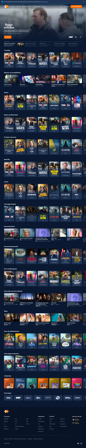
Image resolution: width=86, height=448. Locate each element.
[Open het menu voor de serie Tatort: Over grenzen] (81, 185)
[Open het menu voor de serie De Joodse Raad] (35, 207)
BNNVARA (6, 421)
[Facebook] (78, 444)
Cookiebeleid (29, 438)
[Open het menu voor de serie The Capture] (69, 140)
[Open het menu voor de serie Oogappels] (81, 207)
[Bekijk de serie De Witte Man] (9, 256)
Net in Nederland (63, 426)
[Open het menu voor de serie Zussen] (35, 96)
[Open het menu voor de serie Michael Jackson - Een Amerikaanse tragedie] (35, 250)
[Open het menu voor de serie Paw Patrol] (58, 334)
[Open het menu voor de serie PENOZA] (69, 96)
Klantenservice (41, 431)
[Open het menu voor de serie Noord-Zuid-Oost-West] (58, 140)
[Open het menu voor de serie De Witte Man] (13, 250)
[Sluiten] (83, 2)
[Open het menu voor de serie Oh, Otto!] (81, 96)
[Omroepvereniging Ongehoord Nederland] (38, 397)
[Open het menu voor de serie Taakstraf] (81, 357)
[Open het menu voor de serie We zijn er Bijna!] (69, 53)
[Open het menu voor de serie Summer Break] (13, 357)
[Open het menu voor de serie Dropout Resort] (58, 272)
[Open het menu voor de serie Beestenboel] (69, 118)
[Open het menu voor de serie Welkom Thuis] (47, 357)
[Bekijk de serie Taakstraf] (77, 363)
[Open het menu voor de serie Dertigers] (58, 96)
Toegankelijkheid (41, 421)
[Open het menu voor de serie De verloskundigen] (81, 163)
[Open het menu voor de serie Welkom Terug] (47, 118)
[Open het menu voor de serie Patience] (35, 185)
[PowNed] (18, 397)
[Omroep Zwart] (77, 397)
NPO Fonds (62, 421)
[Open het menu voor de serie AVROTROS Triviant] (81, 53)
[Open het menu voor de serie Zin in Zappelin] (24, 334)
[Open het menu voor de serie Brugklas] (35, 357)
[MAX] (57, 397)
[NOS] (8, 397)
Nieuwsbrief (40, 426)
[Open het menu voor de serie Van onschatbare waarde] (58, 53)
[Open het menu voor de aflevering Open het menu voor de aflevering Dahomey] (65, 294)
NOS (16, 421)
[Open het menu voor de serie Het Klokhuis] (69, 357)
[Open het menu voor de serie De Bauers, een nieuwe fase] (35, 53)
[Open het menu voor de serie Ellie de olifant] (69, 334)
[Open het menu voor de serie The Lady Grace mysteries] (58, 357)
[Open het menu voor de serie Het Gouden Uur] (69, 207)
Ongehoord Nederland (19, 426)
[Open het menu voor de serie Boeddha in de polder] (13, 140)
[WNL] (67, 397)
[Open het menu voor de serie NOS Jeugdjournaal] (24, 357)
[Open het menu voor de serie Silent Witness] (58, 185)
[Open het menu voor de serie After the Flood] (35, 140)
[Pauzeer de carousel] (80, 37)
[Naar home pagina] (6, 6)
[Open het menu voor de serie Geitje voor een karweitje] (81, 334)
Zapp (50, 421)
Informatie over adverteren (38, 438)
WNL (27, 421)
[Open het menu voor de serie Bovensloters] (24, 140)
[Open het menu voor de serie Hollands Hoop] (58, 207)
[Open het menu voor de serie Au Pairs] (81, 140)
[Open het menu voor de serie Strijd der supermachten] (69, 250)
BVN (50, 426)
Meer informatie (44, 1)
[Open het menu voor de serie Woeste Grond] (13, 96)
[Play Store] (76, 423)
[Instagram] (81, 444)
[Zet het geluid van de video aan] (75, 37)
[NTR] (28, 397)
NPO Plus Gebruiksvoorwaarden (20, 438)
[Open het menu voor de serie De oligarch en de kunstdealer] (58, 250)
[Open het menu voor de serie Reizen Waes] (47, 53)
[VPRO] (48, 397)
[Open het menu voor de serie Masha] (13, 334)
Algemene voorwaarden (8, 438)
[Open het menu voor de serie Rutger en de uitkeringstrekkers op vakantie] (81, 272)
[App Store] (76, 419)
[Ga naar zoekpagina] (61, 6)
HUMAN (5, 426)
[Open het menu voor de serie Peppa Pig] (35, 334)
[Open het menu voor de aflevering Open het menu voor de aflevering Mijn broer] (65, 230)
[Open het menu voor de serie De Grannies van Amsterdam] (81, 118)
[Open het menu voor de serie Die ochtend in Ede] (47, 250)
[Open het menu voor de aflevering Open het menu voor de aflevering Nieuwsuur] (33, 76)
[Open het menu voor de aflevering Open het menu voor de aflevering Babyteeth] (65, 314)
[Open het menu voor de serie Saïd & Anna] (47, 334)
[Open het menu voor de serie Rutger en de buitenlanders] (24, 53)
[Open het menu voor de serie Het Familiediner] (69, 163)
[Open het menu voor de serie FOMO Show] (13, 53)
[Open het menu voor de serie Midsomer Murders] (13, 185)
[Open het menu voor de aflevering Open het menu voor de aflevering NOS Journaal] (17, 76)
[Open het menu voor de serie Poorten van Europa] (24, 250)
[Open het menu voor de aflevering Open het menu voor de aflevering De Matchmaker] (80, 314)
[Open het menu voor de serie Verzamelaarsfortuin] (47, 140)
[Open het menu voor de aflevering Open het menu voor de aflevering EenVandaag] (49, 76)
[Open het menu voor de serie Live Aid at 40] (81, 250)
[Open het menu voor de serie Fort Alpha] (24, 96)
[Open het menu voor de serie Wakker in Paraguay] (69, 272)
